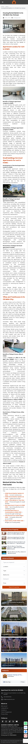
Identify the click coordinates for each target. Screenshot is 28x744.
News (7, 6)
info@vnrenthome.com (9, 699)
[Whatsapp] (6, 721)
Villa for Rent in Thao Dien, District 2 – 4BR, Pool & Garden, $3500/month (16, 548)
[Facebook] (2, 721)
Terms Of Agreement (6, 712)
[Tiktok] (9, 721)
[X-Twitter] (13, 721)
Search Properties (14, 587)
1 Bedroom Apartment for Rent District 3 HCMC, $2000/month (15, 538)
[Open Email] (25, 736)
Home (2, 6)
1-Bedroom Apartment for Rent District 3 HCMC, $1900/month (16, 533)
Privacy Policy (4, 714)
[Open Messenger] (25, 731)
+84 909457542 (7, 697)
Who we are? (4, 706)
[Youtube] (16, 721)
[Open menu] (2, 2)
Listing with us (4, 708)
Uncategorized (16, 17)
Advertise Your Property (10, 529)
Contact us (4, 710)
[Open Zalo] (25, 727)
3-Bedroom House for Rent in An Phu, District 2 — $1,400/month (16, 542)
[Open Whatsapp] (25, 723)
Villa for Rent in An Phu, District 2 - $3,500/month (16, 552)
